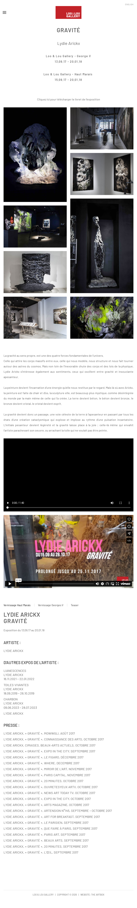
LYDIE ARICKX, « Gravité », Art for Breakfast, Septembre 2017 (52, 817)
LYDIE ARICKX (13, 651)
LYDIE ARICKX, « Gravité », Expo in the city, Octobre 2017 (47, 799)
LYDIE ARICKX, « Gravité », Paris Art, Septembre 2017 (44, 834)
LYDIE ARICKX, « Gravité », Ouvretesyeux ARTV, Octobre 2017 (51, 787)
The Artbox (97, 894)
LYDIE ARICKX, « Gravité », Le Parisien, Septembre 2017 (46, 822)
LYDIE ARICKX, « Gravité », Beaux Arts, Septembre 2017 (46, 840)
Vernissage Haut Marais (17, 605)
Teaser (75, 605)
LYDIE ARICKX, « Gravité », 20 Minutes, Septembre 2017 (46, 846)
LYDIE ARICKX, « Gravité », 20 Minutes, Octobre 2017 (43, 781)
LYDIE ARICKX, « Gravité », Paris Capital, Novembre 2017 (47, 775)
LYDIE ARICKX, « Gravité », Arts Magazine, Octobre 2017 (46, 805)
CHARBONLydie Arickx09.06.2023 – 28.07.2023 (20, 703)
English (129, 4)
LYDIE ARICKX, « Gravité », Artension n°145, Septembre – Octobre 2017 (58, 811)
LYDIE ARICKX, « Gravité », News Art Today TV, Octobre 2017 (49, 793)
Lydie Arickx (68, 43)
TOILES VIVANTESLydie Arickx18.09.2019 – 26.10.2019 (19, 689)
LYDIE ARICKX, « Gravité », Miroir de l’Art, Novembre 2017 (48, 769)
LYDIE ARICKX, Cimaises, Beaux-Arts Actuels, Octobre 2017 (49, 745)
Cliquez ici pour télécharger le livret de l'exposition (68, 99)
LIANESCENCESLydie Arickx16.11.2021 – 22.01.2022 (19, 675)
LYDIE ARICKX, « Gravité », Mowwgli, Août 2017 (39, 733)
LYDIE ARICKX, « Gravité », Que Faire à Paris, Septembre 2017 (50, 828)
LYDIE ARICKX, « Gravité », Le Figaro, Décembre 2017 (43, 757)
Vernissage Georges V (51, 605)
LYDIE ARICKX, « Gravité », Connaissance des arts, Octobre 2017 (54, 739)
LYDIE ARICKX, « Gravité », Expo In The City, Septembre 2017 (49, 751)
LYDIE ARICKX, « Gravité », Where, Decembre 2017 (41, 763)
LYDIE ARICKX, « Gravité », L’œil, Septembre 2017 (41, 852)
